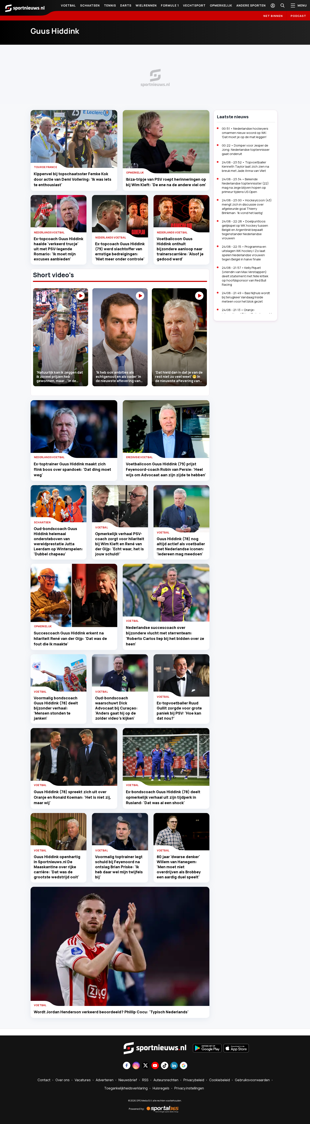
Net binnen (273, 16)
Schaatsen (90, 5)
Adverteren (104, 1080)
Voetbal (68, 5)
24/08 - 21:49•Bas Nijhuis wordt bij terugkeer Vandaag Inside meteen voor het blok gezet (246, 297)
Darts (125, 5)
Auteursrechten (166, 1080)
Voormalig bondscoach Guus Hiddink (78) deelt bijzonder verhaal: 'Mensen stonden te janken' (56, 708)
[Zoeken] (282, 5)
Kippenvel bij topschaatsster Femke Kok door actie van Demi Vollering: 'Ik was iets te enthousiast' (72, 179)
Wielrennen (146, 5)
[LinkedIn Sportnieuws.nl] (174, 1066)
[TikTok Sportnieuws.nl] (164, 1066)
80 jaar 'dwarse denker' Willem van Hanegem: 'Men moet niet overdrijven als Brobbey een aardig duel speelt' (179, 866)
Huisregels (161, 1088)
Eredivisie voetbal (139, 457)
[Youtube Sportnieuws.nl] (155, 1066)
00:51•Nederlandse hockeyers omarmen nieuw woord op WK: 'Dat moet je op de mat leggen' (245, 132)
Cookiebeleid (219, 1080)
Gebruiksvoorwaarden (252, 1080)
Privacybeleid (193, 1080)
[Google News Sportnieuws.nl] (183, 1066)
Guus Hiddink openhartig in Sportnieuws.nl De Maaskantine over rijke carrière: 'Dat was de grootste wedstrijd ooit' (57, 866)
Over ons (62, 1080)
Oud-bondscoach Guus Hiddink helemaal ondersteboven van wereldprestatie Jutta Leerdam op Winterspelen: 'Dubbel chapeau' (58, 541)
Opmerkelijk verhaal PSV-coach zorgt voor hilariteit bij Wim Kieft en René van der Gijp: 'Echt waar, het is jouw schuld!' (119, 543)
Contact (44, 1080)
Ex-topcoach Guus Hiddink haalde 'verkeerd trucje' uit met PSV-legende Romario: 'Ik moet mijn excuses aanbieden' (58, 248)
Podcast (298, 16)
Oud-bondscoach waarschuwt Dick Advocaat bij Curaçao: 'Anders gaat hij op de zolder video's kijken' (116, 708)
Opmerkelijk (221, 5)
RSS (145, 1080)
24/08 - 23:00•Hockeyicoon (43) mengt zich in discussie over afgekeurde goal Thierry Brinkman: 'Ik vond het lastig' (247, 206)
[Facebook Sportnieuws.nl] (126, 1066)
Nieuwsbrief (128, 1080)
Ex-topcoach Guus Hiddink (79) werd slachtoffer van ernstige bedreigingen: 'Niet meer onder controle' (120, 251)
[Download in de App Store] (236, 1048)
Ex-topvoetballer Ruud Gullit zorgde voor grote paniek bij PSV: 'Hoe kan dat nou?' (179, 710)
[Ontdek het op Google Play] (207, 1048)
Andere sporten (251, 5)
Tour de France (45, 167)
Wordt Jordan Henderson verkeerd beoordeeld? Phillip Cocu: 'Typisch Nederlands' (111, 1011)
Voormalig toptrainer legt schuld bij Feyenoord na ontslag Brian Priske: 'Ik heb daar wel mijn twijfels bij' (119, 866)
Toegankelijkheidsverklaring (126, 1088)
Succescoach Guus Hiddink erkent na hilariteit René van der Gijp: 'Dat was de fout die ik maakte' (70, 638)
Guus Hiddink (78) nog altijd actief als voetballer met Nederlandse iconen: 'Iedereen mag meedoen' (181, 546)
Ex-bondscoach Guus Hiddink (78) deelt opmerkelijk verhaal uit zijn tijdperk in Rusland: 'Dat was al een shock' (163, 797)
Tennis (110, 5)
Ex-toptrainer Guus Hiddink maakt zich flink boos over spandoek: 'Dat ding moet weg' (72, 469)
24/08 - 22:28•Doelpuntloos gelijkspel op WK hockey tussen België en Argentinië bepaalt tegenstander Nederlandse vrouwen (245, 229)
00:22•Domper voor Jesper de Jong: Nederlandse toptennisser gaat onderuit (246, 149)
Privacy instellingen (189, 1088)
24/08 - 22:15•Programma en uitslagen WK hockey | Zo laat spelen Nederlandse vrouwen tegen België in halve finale (244, 252)
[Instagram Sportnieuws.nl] (136, 1066)
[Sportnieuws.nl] (25, 7)
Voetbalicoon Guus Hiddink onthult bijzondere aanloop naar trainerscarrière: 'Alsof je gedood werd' (180, 248)
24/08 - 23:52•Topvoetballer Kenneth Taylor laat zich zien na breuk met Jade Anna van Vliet (245, 166)
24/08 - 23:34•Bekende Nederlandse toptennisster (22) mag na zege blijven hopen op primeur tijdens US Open (245, 185)
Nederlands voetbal (49, 232)
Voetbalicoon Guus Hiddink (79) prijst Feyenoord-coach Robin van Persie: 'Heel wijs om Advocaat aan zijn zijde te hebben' (166, 469)
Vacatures (83, 1080)
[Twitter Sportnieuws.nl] (145, 1066)
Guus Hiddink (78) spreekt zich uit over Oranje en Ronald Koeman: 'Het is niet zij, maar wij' (72, 797)
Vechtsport (194, 5)
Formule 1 (170, 5)
